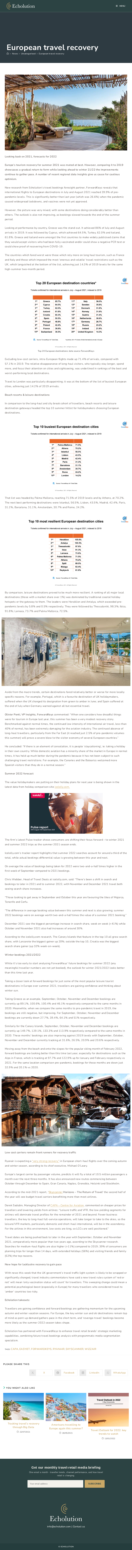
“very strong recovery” (45, 1161)
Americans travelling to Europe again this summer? (66, 1426)
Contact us (79, 1526)
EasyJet (24, 1349)
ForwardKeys (41, 1349)
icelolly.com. (62, 787)
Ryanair (59, 1349)
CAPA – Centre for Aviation (67, 1205)
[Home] (8, 53)
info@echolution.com (59, 1526)
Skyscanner (56, 1192)
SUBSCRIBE (94, 1484)
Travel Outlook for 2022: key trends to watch (108, 1432)
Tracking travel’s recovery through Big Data (23, 1425)
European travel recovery (51, 53)
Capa (14, 1349)
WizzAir (90, 1349)
